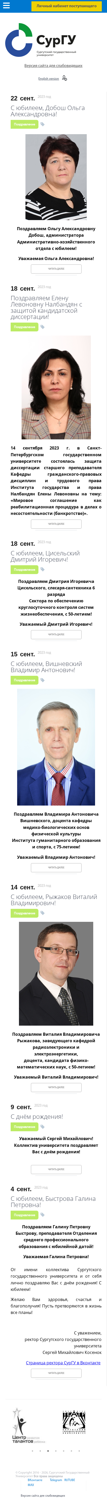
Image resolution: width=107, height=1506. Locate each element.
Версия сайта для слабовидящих (53, 66)
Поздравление (24, 124)
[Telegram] (55, 1483)
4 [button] (55, 1451)
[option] (33, 1426)
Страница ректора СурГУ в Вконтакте (63, 1363)
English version (48, 78)
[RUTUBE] (69, 1483)
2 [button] (40, 1451)
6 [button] (71, 1451)
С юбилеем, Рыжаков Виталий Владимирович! (54, 899)
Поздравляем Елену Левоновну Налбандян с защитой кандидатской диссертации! (46, 307)
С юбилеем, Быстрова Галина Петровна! (53, 1201)
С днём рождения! (37, 1116)
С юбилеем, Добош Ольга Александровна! (48, 110)
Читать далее (56, 269)
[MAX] (30, 1488)
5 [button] (63, 1451)
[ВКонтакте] (34, 1483)
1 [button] (32, 1451)
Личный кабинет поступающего (67, 6)
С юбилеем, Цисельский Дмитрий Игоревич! (45, 555)
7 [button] (79, 1451)
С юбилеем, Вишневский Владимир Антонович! (46, 666)
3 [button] (48, 1451)
